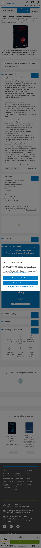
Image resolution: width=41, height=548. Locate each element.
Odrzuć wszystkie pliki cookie (20, 282)
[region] (20, 274)
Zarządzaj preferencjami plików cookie (20, 287)
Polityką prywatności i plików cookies (20, 272)
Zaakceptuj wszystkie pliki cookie (20, 277)
